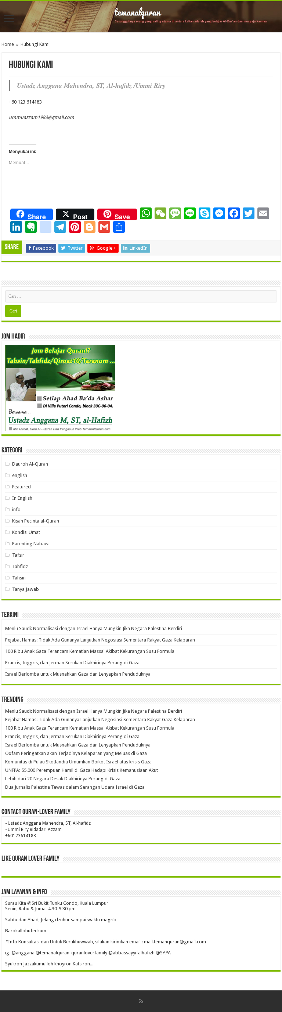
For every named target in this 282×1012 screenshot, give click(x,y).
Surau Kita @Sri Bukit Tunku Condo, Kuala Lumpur (56, 903)
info (16, 509)
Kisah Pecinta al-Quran (35, 521)
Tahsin (19, 578)
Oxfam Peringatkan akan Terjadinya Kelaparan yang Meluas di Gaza (76, 753)
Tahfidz (20, 566)
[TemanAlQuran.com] (141, 16)
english (19, 475)
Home (7, 44)
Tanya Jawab (25, 589)
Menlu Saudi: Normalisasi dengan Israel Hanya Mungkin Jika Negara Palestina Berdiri (93, 628)
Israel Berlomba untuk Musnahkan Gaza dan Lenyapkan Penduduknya (78, 674)
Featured (21, 486)
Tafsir (18, 555)
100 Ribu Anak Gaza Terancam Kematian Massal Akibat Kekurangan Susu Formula (89, 651)
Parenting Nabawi (31, 543)
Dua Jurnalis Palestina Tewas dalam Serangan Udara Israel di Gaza (75, 787)
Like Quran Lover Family (30, 859)
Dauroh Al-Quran (30, 464)
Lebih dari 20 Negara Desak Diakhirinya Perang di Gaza (62, 778)
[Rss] (141, 1001)
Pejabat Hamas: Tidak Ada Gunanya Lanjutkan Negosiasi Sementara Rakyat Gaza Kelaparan (100, 640)
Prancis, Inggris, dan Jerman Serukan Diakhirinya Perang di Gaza (72, 662)
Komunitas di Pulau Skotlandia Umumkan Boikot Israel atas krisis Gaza (78, 762)
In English (22, 498)
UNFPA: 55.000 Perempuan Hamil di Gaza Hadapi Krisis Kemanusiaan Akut (81, 770)
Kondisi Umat (26, 532)
